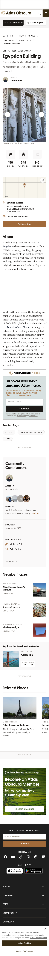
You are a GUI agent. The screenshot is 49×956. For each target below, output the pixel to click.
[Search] (39, 13)
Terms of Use (33, 416)
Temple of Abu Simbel (18, 327)
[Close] (45, 929)
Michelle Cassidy (21, 513)
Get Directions (24, 224)
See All (35, 513)
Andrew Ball (16, 81)
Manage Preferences (24, 951)
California (27, 654)
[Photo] (39, 590)
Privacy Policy (21, 416)
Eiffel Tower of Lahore (16, 725)
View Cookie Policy (38, 938)
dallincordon (29, 510)
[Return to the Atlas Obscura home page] (17, 13)
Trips (6, 904)
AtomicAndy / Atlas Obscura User (19, 143)
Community (10, 913)
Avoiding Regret (13, 510)
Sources (9, 561)
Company (8, 922)
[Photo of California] (11, 659)
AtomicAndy (11, 489)
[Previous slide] (7, 114)
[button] (10, 154)
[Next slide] (41, 114)
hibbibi (9, 513)
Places (7, 887)
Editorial (8, 895)
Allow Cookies (24, 943)
